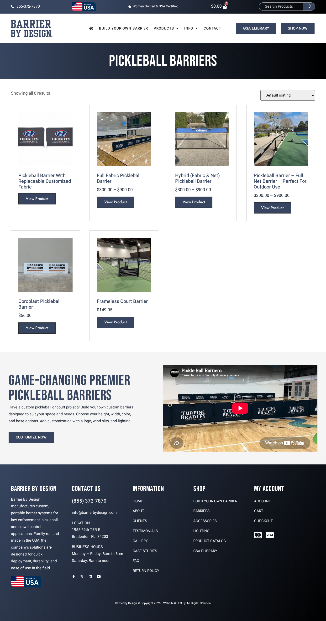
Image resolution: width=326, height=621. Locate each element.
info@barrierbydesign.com (94, 512)
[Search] (309, 6)
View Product (37, 198)
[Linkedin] (90, 576)
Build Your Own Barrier (123, 28)
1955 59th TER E (86, 530)
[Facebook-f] (73, 576)
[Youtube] (98, 576)
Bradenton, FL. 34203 (90, 537)
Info (188, 28)
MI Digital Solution (199, 603)
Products (164, 28)
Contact (212, 28)
